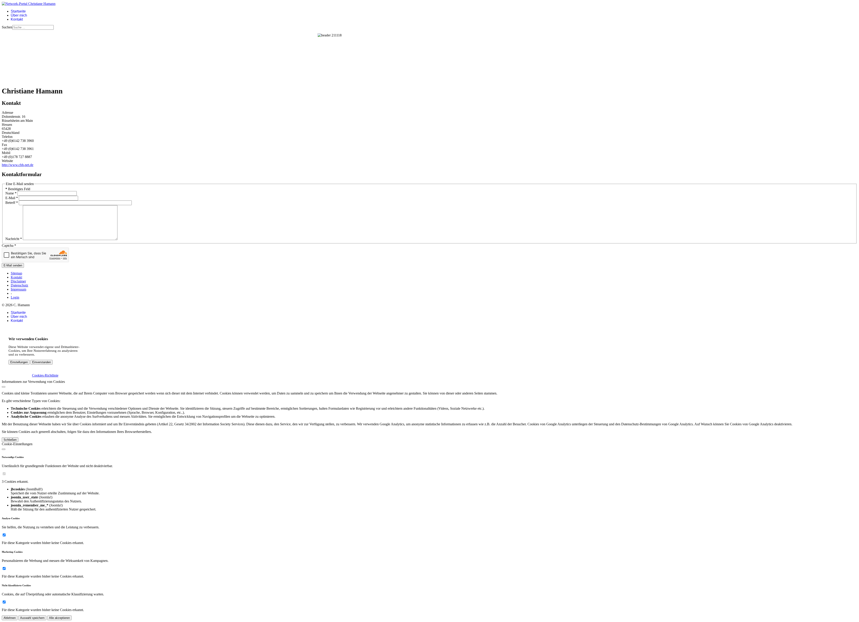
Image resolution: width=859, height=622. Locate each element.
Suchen (7, 27)
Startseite (18, 11)
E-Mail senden (13, 265)
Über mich (19, 15)
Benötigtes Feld (17, 189)
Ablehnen (10, 618)
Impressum (18, 289)
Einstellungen (19, 362)
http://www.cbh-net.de (17, 165)
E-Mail (11, 198)
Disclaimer (18, 281)
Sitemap (16, 273)
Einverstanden (41, 362)
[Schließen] (3, 387)
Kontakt (17, 19)
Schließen (10, 439)
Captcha (9, 245)
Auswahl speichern (32, 618)
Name (11, 193)
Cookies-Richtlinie (45, 375)
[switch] (4, 473)
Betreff (11, 203)
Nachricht (13, 239)
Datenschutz (19, 285)
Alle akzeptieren (59, 618)
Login (15, 297)
